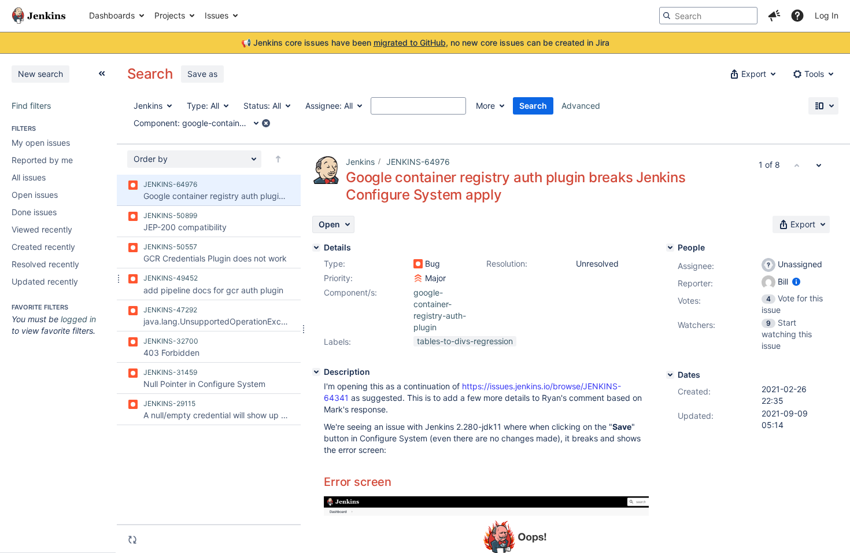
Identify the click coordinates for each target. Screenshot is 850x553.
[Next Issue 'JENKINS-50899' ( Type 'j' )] (819, 165)
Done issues (34, 212)
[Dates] (670, 375)
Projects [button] (169, 15)
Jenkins (360, 162)
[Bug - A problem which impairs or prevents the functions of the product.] (418, 263)
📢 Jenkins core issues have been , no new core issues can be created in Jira (425, 42)
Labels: (337, 341)
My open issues (41, 143)
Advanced (580, 105)
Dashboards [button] (112, 15)
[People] (670, 248)
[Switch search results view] (823, 106)
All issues (29, 177)
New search (40, 74)
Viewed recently (42, 229)
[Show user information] (796, 281)
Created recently (43, 247)
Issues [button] (216, 15)
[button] (774, 15)
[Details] (316, 248)
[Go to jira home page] (39, 15)
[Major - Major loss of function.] (418, 278)
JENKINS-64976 (418, 162)
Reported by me (42, 160)
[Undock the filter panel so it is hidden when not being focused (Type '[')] (102, 73)
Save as (202, 74)
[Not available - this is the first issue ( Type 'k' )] (797, 165)
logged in (78, 319)
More (485, 105)
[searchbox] (708, 16)
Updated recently (45, 281)
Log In (826, 15)
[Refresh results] (132, 539)
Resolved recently (45, 264)
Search (533, 105)
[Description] (316, 372)
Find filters (31, 105)
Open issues (35, 195)
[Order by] (278, 159)
